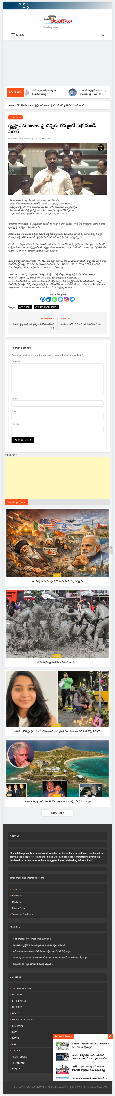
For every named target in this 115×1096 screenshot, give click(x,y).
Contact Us (17, 895)
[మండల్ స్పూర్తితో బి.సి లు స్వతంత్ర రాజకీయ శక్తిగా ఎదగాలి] (56, 92)
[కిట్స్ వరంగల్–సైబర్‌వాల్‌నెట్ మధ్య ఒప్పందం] (104, 92)
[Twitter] (60, 299)
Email (14, 411)
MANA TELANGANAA (23, 1019)
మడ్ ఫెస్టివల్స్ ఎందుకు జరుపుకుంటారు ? (57, 662)
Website (16, 424)
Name (15, 398)
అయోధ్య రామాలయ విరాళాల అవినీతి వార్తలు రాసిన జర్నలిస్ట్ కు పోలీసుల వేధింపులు (50, 957)
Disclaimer (17, 902)
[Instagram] (66, 299)
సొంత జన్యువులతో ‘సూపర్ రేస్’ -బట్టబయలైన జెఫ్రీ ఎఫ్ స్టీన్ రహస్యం (57, 801)
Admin (14, 138)
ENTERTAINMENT (20, 1001)
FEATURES (17, 1007)
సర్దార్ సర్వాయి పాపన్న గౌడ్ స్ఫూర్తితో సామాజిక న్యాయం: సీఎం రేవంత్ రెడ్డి (88, 1068)
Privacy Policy (18, 908)
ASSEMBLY (24, 307)
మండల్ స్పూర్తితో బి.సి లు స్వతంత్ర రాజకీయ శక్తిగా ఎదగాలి (79, 92)
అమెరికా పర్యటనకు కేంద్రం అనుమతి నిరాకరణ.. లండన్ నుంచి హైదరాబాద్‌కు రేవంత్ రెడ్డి (89, 1058)
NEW (15, 1032)
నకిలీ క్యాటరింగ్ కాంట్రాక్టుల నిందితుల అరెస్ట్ (28, 92)
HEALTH (16, 1013)
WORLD (57, 575)
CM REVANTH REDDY (46, 307)
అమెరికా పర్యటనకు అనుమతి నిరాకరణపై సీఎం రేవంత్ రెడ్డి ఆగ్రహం (90, 1045)
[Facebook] (43, 299)
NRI (14, 1044)
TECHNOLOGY (19, 1057)
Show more (57, 813)
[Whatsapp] (54, 299)
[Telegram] (72, 299)
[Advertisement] (57, 64)
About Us (16, 889)
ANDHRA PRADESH (21, 988)
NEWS (15, 1038)
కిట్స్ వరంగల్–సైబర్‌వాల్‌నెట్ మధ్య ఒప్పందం (33, 964)
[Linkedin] (48, 299)
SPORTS (16, 1050)
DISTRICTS (17, 994)
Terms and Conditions (22, 914)
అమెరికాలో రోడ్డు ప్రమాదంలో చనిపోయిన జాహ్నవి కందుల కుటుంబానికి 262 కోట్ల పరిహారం (57, 731)
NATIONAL (17, 1026)
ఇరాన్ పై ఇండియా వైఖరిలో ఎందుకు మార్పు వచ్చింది (57, 581)
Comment (17, 361)
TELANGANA (15, 117)
